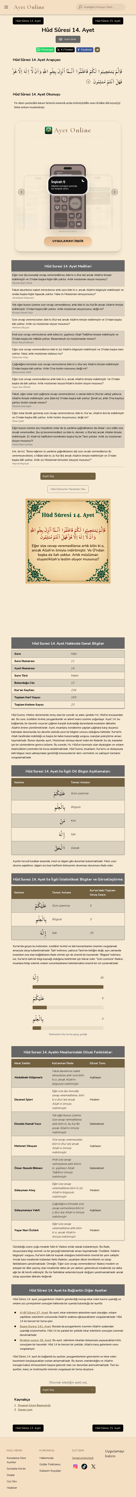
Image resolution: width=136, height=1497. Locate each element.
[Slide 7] (71, 231)
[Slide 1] (60, 231)
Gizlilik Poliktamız (50, 1464)
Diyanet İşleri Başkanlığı (34, 1405)
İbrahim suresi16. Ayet (35, 1340)
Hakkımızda (46, 1458)
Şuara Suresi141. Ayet (35, 1326)
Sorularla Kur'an (16, 1469)
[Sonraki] (114, 192)
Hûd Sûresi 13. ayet (28, 21)
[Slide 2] (62, 231)
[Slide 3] (63, 231)
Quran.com (25, 1410)
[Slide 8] (72, 231)
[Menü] (6, 7)
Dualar (11, 1475)
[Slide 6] (69, 231)
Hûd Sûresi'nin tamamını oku (68, 489)
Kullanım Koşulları (50, 1471)
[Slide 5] (67, 231)
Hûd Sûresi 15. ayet (107, 21)
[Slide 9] (74, 231)
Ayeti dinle (70, 39)
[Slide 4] (65, 231)
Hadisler (12, 1488)
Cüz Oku (12, 1481)
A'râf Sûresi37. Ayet (34, 1313)
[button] (75, 1466)
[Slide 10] (76, 231)
